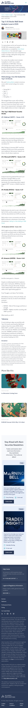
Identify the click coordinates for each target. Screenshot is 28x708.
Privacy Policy (21, 704)
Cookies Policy (3, 704)
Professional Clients (6, 605)
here (12, 659)
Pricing (3, 607)
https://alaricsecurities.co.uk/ (10, 678)
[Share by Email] (12, 42)
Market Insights (9, 15)
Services (3, 599)
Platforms (3, 601)
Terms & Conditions (12, 704)
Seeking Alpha (10, 82)
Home (2, 15)
